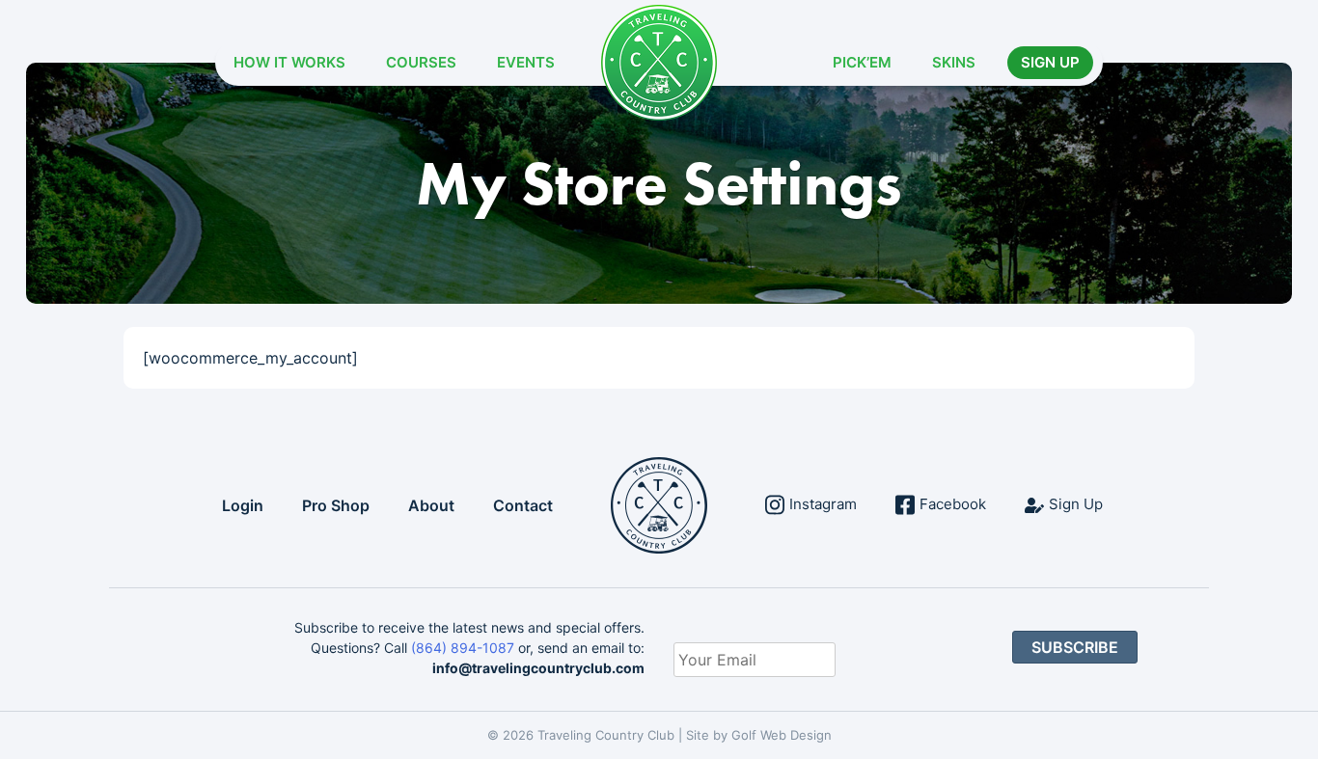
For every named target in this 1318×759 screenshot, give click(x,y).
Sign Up (1050, 62)
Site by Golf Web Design (759, 735)
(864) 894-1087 (462, 647)
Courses (421, 62)
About (431, 505)
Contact (523, 505)
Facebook (953, 504)
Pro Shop (336, 505)
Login (242, 505)
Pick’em (862, 62)
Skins (953, 62)
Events (526, 62)
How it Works (289, 62)
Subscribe (1074, 647)
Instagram (823, 504)
